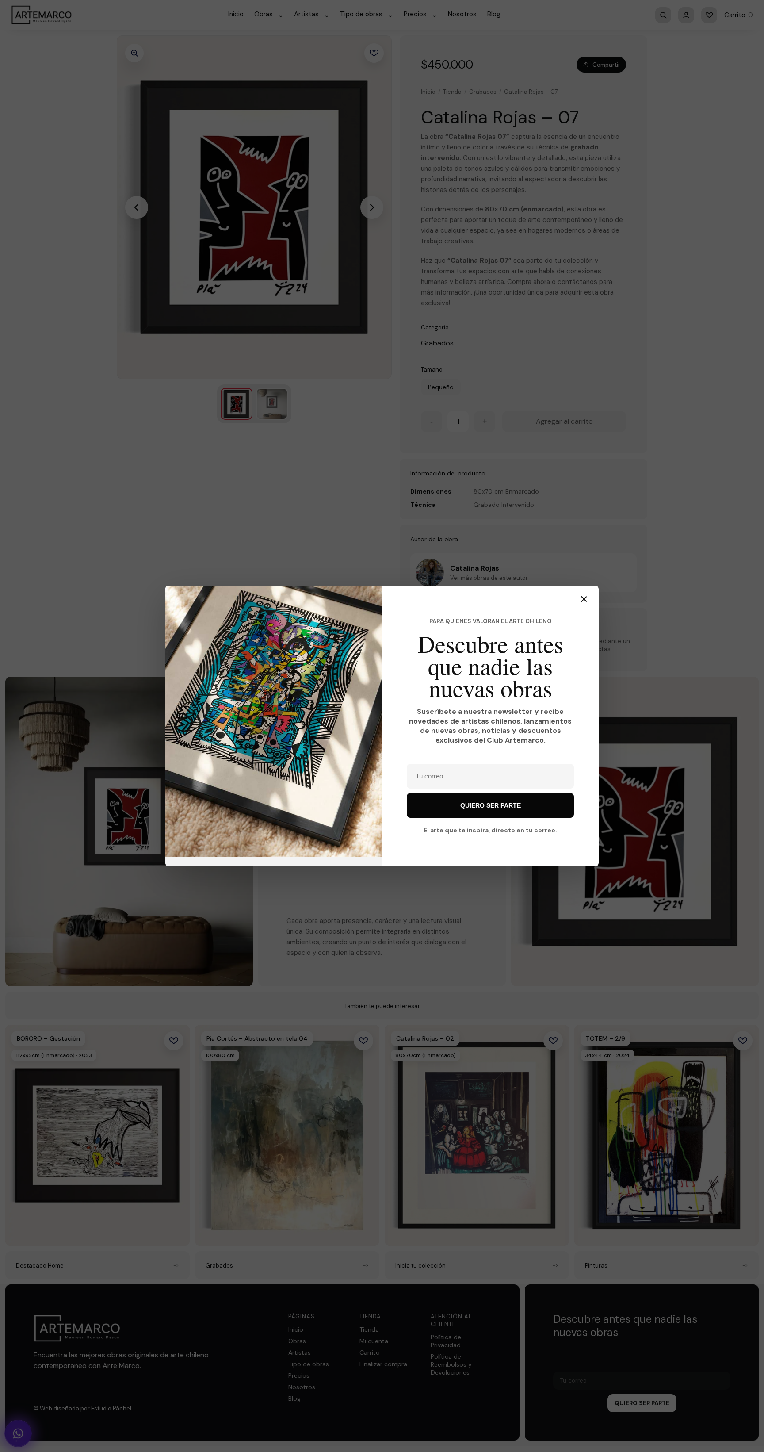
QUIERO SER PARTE (490, 805)
